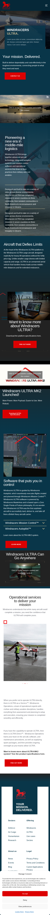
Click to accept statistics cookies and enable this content (25, 109)
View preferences (25, 906)
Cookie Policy (19, 912)
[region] (25, 24)
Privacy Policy (29, 912)
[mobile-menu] (44, 5)
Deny (25, 900)
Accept (25, 894)
